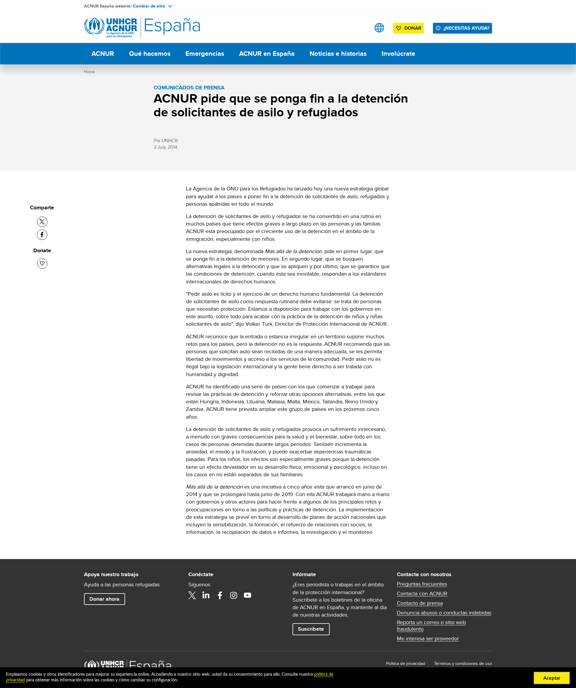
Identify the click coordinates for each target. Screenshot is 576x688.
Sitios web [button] (379, 28)
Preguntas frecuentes (422, 584)
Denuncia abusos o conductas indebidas (444, 612)
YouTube (247, 595)
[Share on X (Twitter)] (42, 222)
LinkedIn (206, 595)
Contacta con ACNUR (422, 593)
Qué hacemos (149, 53)
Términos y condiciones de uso (463, 663)
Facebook (220, 595)
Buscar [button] (360, 28)
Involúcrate (398, 53)
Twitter (192, 595)
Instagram (234, 595)
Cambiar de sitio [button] (149, 6)
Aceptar (551, 678)
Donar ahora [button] (104, 599)
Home (89, 72)
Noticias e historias (338, 53)
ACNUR (103, 53)
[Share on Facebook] (42, 234)
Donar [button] (412, 28)
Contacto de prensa (420, 603)
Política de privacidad (405, 663)
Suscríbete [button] (311, 629)
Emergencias (204, 53)
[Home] (126, 27)
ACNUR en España (267, 53)
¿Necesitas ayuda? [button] (466, 28)
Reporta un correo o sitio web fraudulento (431, 625)
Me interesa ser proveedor (428, 638)
